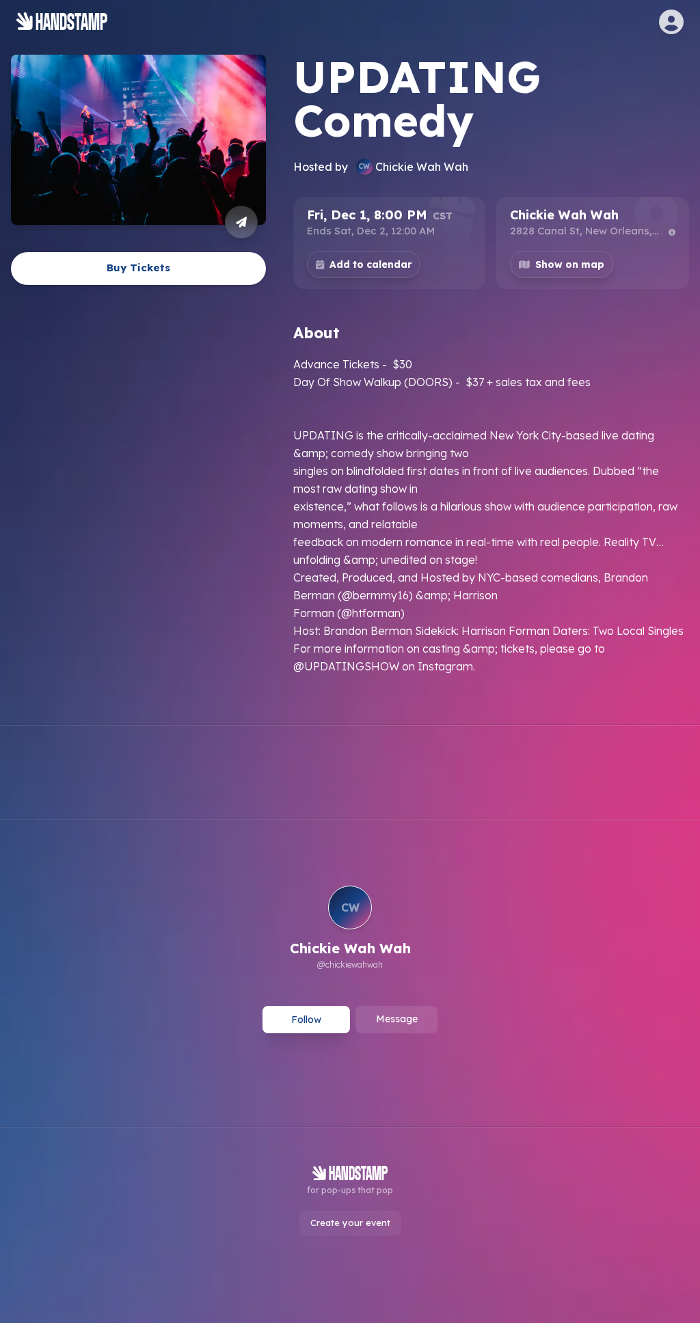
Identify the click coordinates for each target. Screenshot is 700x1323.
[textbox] (491, 515)
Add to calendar (370, 264)
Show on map (569, 264)
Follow (306, 1019)
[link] (350, 929)
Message (397, 1019)
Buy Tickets (138, 267)
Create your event (350, 1222)
